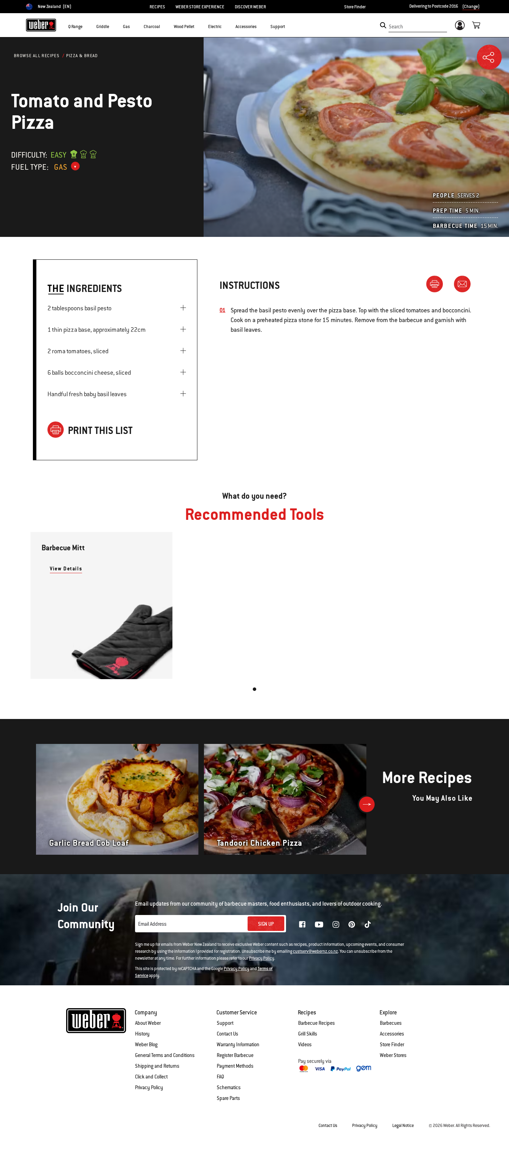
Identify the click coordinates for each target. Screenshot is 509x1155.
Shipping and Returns (157, 1066)
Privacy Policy (261, 958)
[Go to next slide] (367, 804)
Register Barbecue (235, 1055)
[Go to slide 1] (254, 689)
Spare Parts (228, 1098)
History (142, 1034)
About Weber (148, 1023)
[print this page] (437, 284)
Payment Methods (235, 1066)
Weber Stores (393, 1055)
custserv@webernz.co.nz (315, 951)
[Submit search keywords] (383, 25)
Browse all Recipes (37, 56)
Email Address (152, 924)
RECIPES (157, 7)
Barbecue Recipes (316, 1023)
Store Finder (355, 7)
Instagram (336, 924)
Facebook (302, 924)
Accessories (392, 1034)
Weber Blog (146, 1044)
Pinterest (352, 924)
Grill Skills (307, 1034)
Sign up (266, 924)
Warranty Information (238, 1044)
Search (396, 27)
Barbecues (391, 1023)
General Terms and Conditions (165, 1055)
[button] (86, 26)
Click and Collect (151, 1077)
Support (225, 1023)
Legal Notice (403, 1125)
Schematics (229, 1087)
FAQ (220, 1077)
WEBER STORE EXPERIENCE (200, 7)
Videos (305, 1044)
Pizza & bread (82, 56)
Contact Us (227, 1034)
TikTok (368, 924)
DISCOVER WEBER (250, 7)
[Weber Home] (41, 25)
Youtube (319, 924)
